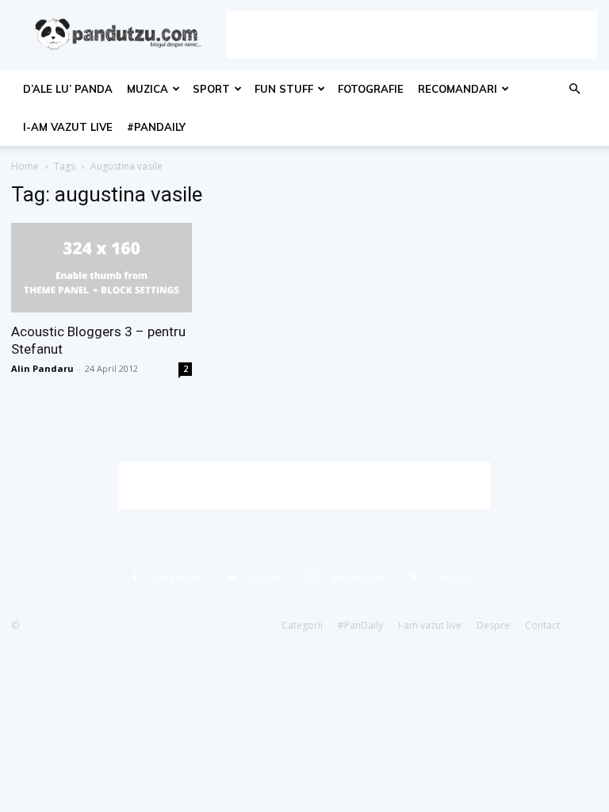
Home (25, 166)
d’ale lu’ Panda (68, 88)
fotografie (371, 88)
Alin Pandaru (42, 368)
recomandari (457, 88)
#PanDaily (156, 127)
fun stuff (284, 88)
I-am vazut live (68, 127)
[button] (574, 89)
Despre (493, 625)
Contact (542, 625)
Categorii (302, 625)
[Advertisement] (411, 35)
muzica (147, 88)
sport (211, 88)
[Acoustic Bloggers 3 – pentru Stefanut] (101, 267)
